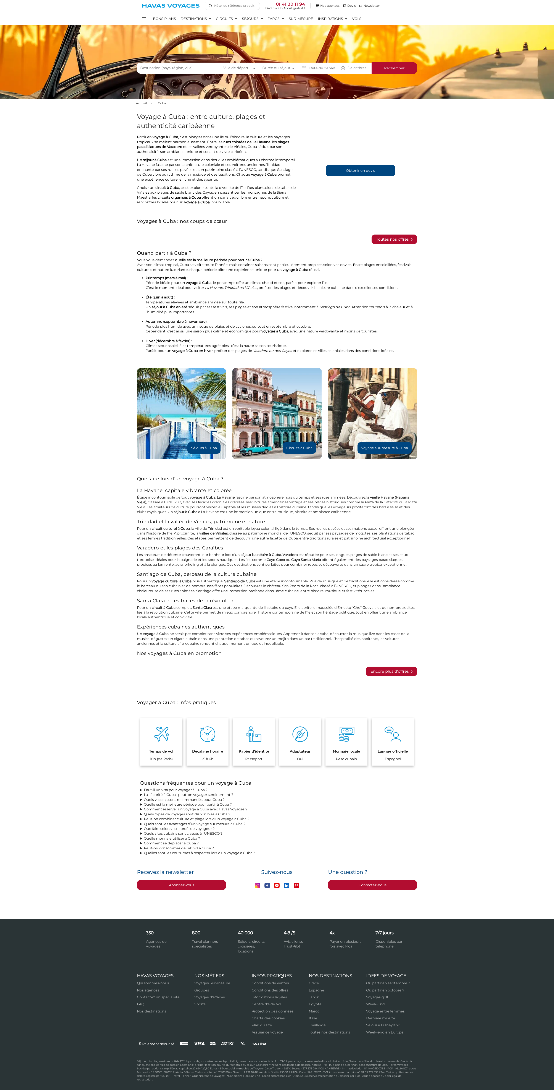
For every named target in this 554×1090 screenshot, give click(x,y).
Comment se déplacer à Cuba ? (171, 843)
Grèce (314, 983)
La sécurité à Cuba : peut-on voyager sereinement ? (188, 795)
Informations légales (269, 997)
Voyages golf (377, 997)
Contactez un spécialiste (158, 997)
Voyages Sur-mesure (212, 983)
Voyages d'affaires (209, 997)
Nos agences (148, 990)
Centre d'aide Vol (266, 1004)
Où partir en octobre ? (385, 990)
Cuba (162, 103)
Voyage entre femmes (385, 1011)
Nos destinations (151, 1011)
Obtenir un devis (360, 170)
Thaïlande (317, 1025)
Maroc (314, 1011)
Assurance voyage (267, 1032)
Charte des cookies (268, 1018)
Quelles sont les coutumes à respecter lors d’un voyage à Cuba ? (199, 853)
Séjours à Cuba (204, 448)
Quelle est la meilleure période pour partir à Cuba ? (188, 804)
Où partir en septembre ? (388, 983)
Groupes (201, 990)
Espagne (316, 990)
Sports (200, 1004)
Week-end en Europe (385, 1032)
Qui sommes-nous (153, 983)
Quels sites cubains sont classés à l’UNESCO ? (183, 833)
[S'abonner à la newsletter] (361, 6)
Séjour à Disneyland (383, 1025)
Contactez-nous (373, 885)
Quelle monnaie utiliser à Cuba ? (172, 838)
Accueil (142, 103)
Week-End (375, 1004)
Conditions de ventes (270, 983)
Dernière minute (380, 1018)
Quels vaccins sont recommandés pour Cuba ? (184, 800)
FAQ (140, 1004)
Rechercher (394, 68)
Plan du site (262, 1025)
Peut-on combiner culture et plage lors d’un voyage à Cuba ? (196, 819)
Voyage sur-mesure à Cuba (384, 448)
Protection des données (272, 1011)
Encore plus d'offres (390, 671)
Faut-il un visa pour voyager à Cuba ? (176, 790)
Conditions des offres (270, 990)
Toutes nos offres (393, 239)
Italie (313, 1018)
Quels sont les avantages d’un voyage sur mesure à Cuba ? (194, 824)
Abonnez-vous (181, 885)
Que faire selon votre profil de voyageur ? (179, 829)
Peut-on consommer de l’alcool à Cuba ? (179, 848)
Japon (314, 997)
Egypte (315, 1004)
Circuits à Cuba (299, 448)
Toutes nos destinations (329, 1032)
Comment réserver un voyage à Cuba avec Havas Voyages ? (195, 809)
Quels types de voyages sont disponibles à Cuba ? (187, 814)
